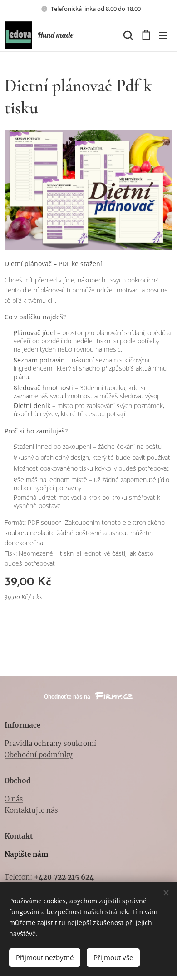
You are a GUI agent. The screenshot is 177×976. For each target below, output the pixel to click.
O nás (14, 799)
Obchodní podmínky (39, 754)
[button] (127, 35)
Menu (163, 35)
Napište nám (26, 854)
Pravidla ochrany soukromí (50, 743)
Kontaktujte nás (31, 810)
